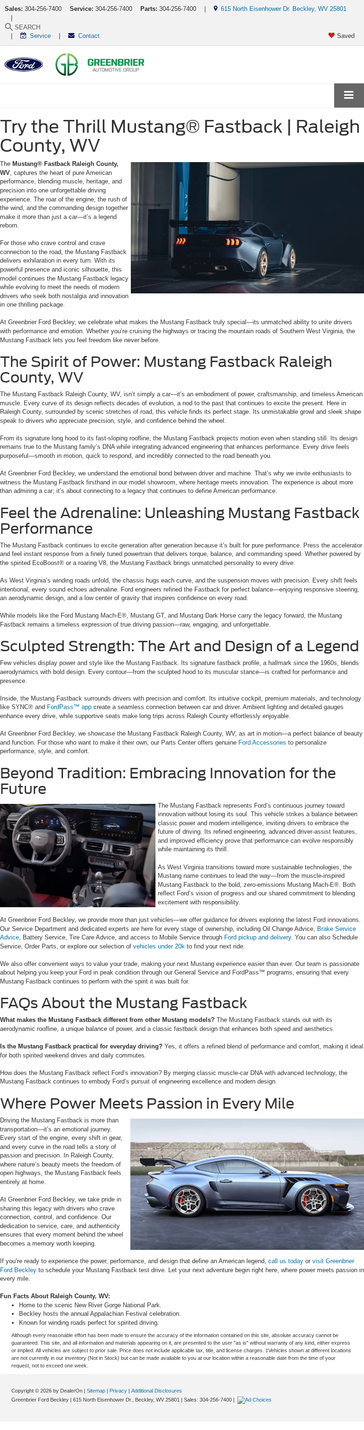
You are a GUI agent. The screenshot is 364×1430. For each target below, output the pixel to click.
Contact (87, 35)
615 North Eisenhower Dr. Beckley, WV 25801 (281, 8)
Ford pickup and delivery (257, 937)
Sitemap (96, 1391)
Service (38, 35)
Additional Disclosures (156, 1391)
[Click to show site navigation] (349, 95)
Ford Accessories (262, 742)
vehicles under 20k (159, 946)
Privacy (118, 1391)
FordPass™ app (69, 706)
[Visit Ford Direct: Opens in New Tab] (255, 1400)
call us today (285, 1261)
